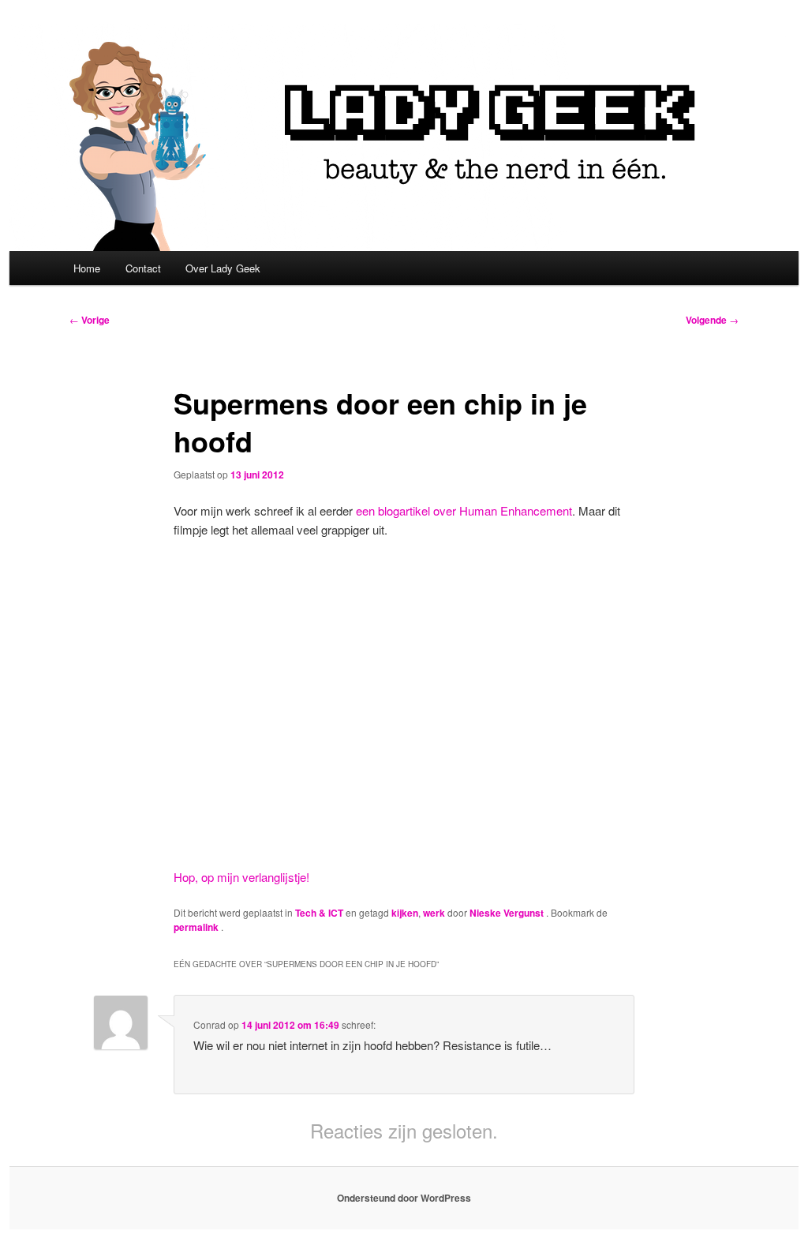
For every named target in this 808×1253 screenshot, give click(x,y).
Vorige (89, 320)
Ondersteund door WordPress (404, 1198)
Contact (143, 268)
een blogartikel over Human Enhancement (464, 510)
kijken (404, 913)
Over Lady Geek (222, 268)
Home (86, 268)
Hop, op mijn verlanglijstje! (241, 876)
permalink (197, 927)
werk (434, 913)
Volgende (712, 320)
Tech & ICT (319, 913)
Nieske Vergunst (507, 913)
